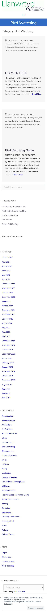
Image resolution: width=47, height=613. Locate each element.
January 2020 (7, 367)
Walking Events (8, 534)
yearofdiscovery (17, 127)
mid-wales (29, 47)
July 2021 (6, 328)
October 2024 (7, 258)
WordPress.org (8, 566)
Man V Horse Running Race (13, 482)
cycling (4, 460)
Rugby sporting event (10, 499)
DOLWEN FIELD (16, 73)
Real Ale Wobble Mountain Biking (15, 495)
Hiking (4, 469)
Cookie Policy (8, 604)
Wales (4, 526)
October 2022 (7, 293)
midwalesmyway (22, 124)
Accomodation (7, 416)
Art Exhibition (7, 429)
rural (21, 50)
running (5, 504)
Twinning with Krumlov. (11, 517)
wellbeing (8, 127)
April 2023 (6, 279)
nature (35, 47)
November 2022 (8, 288)
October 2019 (7, 376)
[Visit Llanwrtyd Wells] (23, 6)
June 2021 (6, 332)
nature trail (8, 50)
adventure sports (8, 420)
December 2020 (8, 341)
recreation (16, 50)
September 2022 (8, 297)
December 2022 (8, 284)
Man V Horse (7, 220)
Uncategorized (8, 521)
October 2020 (7, 349)
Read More (36, 94)
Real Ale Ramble (9, 491)
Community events (33, 44)
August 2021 (7, 323)
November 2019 (8, 371)
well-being (27, 50)
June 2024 (6, 262)
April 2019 (6, 398)
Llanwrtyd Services (9, 477)
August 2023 (7, 266)
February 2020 (8, 363)
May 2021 (6, 336)
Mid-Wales (6, 486)
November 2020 (8, 345)
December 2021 (8, 310)
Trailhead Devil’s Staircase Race (13, 207)
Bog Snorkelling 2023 (10, 215)
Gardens (5, 464)
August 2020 (7, 358)
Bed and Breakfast (9, 434)
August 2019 (7, 385)
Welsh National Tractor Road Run (14, 211)
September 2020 (8, 354)
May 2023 (6, 275)
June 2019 (6, 393)
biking (4, 438)
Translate (21, 592)
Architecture (6, 425)
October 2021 (7, 319)
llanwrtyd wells (20, 47)
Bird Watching (21, 44)
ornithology (32, 124)
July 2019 (6, 389)
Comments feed (8, 561)
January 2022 (7, 306)
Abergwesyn (34, 118)
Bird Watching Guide (19, 150)
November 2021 (8, 314)
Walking (5, 530)
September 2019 (8, 380)
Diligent (25, 40)
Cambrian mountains (18, 121)
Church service (8, 451)
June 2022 (6, 301)
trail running (6, 512)
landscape (10, 47)
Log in (4, 553)
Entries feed (6, 557)
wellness (34, 50)
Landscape (6, 473)
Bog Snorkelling (8, 447)
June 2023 (6, 271)
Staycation (6, 508)
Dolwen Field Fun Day (10, 224)
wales (38, 124)
